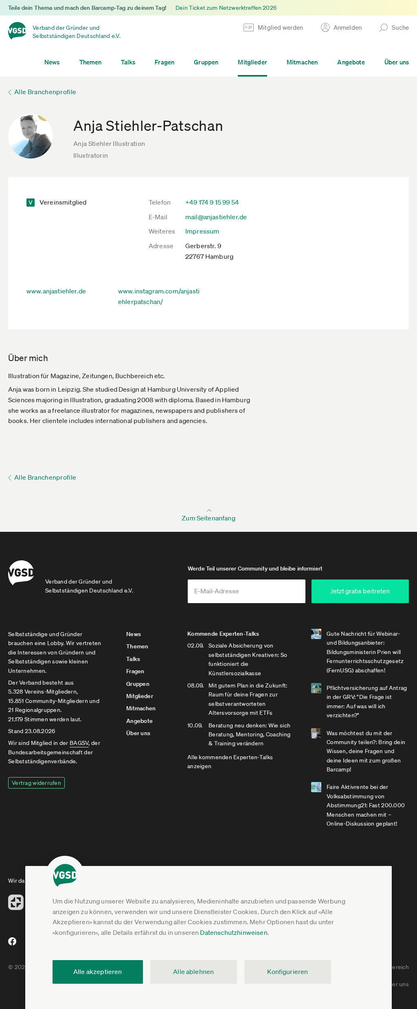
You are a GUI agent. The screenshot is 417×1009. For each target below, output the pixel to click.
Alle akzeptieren (97, 971)
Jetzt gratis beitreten (360, 591)
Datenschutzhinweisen (233, 932)
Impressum (202, 231)
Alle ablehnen (193, 971)
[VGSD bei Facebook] (11, 944)
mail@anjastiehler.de (216, 217)
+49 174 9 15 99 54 (212, 202)
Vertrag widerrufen (36, 782)
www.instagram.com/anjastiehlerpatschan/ (159, 296)
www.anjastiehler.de (56, 291)
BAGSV (79, 743)
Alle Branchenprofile (45, 92)
